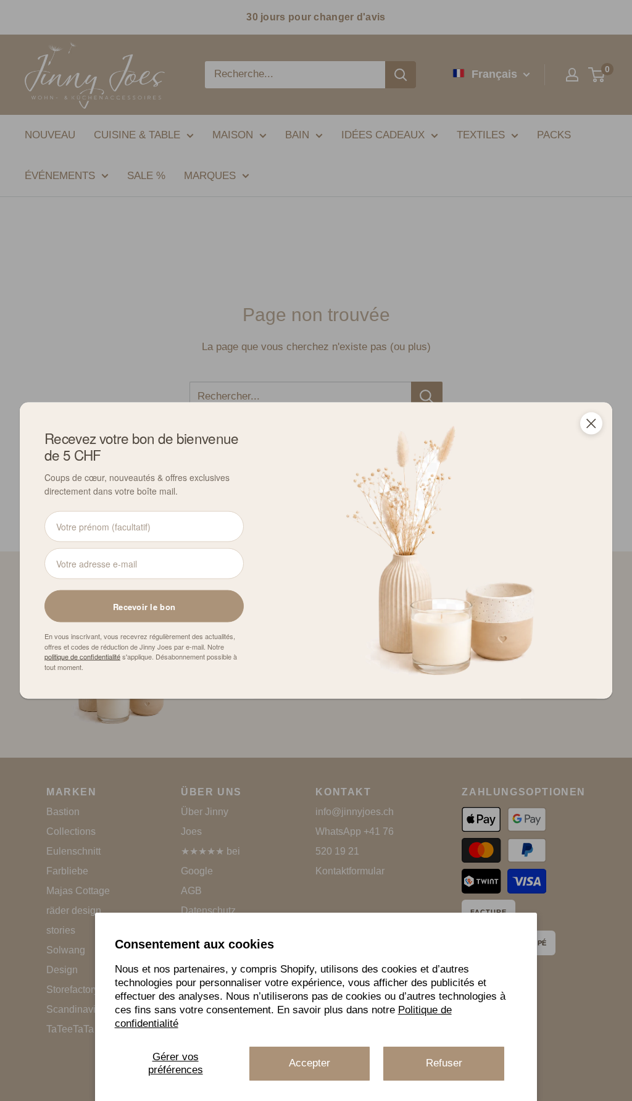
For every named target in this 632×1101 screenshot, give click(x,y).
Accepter (309, 1063)
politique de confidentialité (82, 656)
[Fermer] (591, 423)
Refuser (444, 1063)
